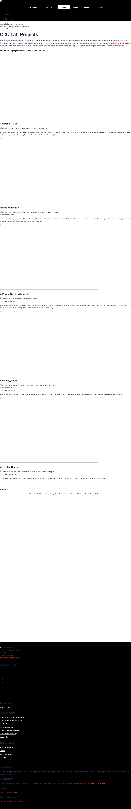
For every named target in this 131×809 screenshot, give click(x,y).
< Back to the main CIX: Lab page (11, 24)
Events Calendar (5, 707)
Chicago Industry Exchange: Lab (11, 720)
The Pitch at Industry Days (122, 43)
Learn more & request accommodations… (94, 783)
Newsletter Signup (9, 669)
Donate (2, 751)
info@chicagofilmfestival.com (10, 658)
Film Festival (32, 7)
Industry (64, 7)
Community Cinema (7, 727)
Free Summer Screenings (8, 734)
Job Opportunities (6, 754)
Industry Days (4, 737)
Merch (75, 7)
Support (100, 7)
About (86, 7)
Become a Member (6, 747)
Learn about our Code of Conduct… (12, 801)
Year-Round (48, 7)
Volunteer (3, 757)
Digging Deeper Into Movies (9, 730)
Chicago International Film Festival (12, 717)
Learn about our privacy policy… (11, 792)
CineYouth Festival (6, 724)
